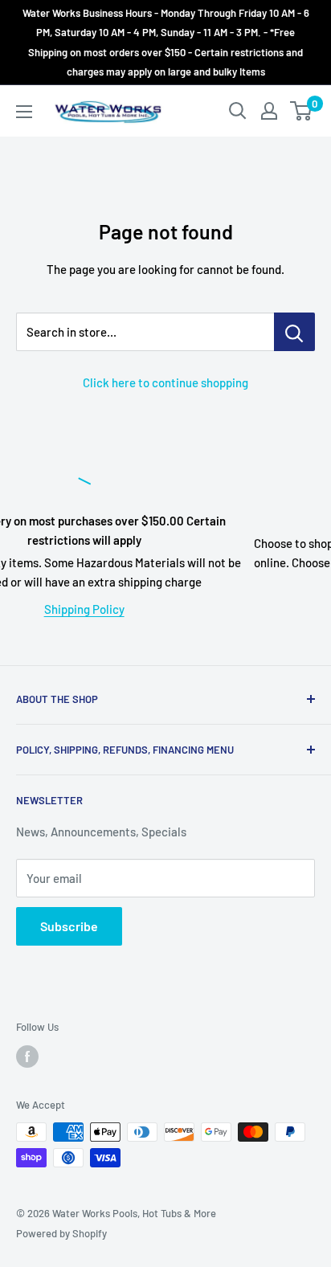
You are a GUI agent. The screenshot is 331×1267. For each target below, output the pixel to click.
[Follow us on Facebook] (27, 1056)
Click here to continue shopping (165, 382)
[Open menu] (24, 111)
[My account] (269, 111)
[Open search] (238, 111)
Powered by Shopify (61, 1233)
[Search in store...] (294, 332)
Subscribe (69, 926)
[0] (302, 111)
